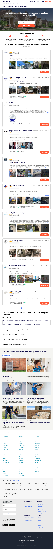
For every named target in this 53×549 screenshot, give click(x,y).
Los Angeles (5, 445)
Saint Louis (21, 453)
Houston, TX (44, 483)
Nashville (37, 447)
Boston (20, 441)
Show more (47, 112)
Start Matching (26, 25)
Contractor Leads (28, 522)
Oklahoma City (22, 475)
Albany (20, 456)
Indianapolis (5, 475)
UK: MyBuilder (40, 537)
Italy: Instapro (27, 537)
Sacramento (5, 449)
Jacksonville (5, 464)
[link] (26, 52)
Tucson (3, 439)
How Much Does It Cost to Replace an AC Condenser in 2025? (12, 399)
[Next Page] (33, 308)
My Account (40, 503)
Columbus (21, 473)
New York (21, 458)
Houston (37, 456)
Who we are (40, 518)
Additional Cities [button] (5, 496)
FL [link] (6, 6)
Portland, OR (15, 489)
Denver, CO (37, 483)
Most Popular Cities (6, 480)
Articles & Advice (23, 3)
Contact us (40, 525)
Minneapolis (21, 447)
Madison (37, 469)
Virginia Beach (38, 466)
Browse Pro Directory (28, 504)
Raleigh (20, 466)
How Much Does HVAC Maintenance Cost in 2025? (13, 423)
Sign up (9, 513)
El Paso (36, 453)
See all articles (7, 355)
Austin (36, 449)
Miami (3, 466)
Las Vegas (21, 454)
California (23, 540)
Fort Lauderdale (5, 462)
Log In (42, 1)
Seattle (36, 467)
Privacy (20, 540)
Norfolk (36, 462)
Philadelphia (37, 439)
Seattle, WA (7, 493)
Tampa (3, 469)
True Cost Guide (41, 504)
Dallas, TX (29, 483)
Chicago (4, 473)
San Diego (4, 451)
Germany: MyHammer (20, 537)
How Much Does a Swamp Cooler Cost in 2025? (38, 422)
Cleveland (21, 471)
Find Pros (26, 503)
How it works (40, 517)
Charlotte (21, 462)
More (18, 3)
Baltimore (21, 439)
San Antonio (37, 458)
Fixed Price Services (28, 506)
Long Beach (5, 443)
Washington (5, 460)
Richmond (37, 464)
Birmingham (5, 436)
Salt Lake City (38, 460)
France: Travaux (13, 537)
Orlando (4, 467)
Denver (4, 456)
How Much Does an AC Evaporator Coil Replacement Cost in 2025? (36, 399)
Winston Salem (22, 467)
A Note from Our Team (42, 511)
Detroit (20, 443)
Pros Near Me (40, 509)
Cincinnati (21, 469)
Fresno (3, 441)
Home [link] (3, 6)
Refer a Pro (40, 508)
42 (31, 308)
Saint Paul (21, 449)
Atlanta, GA (7, 483)
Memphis (37, 445)
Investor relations (41, 523)
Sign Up (48, 1)
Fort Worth (37, 454)
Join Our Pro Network (28, 518)
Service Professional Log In (29, 517)
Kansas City (21, 451)
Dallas (36, 451)
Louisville (21, 436)
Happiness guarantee (42, 527)
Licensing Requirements (42, 513)
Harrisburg (37, 438)
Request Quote (44, 71)
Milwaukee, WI (23, 485)
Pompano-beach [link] (11, 6)
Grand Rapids (22, 445)
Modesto (4, 447)
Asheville (21, 460)
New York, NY (45, 485)
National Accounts (28, 523)
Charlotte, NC (15, 483)
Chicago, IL (22, 483)
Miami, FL (14, 485)
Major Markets (6, 433)
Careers (39, 520)
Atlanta (4, 471)
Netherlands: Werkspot (33, 537)
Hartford (4, 458)
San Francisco (5, 453)
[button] (12, 65)
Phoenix (4, 438)
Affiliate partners (41, 528)
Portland (37, 436)
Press (39, 522)
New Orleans (21, 438)
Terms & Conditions (33, 542)
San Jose (4, 454)
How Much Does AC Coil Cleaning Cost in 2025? (38, 375)
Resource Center (41, 506)
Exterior (7, 3)
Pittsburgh (37, 441)
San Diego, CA (38, 489)
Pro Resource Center (28, 520)
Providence (37, 443)
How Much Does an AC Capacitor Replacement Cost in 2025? (14, 375)
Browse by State (14, 480)
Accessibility (32, 541)
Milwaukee (37, 471)
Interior (4, 3)
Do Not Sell (27, 540)
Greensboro (21, 464)
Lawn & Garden (13, 3)
